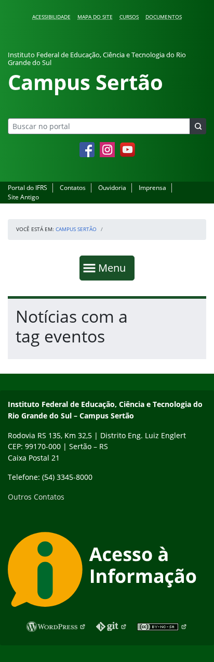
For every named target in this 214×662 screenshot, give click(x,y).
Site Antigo (23, 197)
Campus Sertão (76, 229)
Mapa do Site (95, 16)
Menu (114, 267)
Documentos (163, 16)
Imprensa (152, 187)
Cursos (129, 16)
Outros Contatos (36, 497)
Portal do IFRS (27, 187)
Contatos (73, 187)
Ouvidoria (112, 187)
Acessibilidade (51, 16)
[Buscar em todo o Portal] (198, 126)
